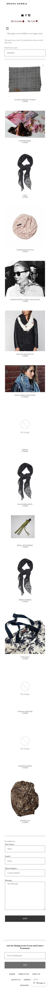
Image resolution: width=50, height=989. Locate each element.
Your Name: (9, 844)
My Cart (31, 21)
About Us (36, 974)
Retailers (24, 985)
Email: (7, 856)
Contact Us (16, 980)
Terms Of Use (23, 974)
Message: (8, 880)
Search (12, 974)
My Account (16, 21)
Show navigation (7, 28)
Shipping (27, 980)
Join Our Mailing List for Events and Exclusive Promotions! (25, 947)
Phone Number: (11, 868)
